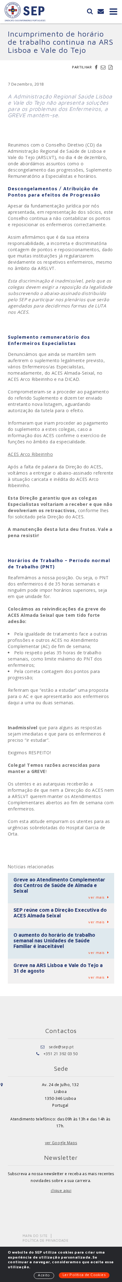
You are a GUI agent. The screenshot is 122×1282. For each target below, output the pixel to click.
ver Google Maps (61, 1142)
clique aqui (61, 1190)
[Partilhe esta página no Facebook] (97, 67)
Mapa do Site (35, 1236)
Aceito (44, 1275)
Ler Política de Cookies (84, 1274)
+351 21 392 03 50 (60, 1053)
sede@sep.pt (61, 1047)
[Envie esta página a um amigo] (104, 67)
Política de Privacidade (46, 1240)
